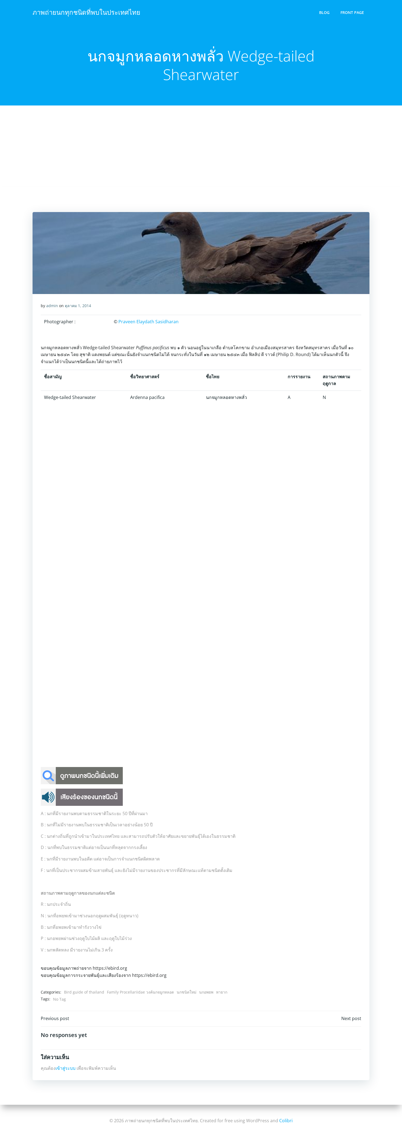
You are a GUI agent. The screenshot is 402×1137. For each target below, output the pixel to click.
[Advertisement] (201, 146)
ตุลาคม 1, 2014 (78, 305)
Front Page (352, 12)
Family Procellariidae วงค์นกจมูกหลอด (140, 992)
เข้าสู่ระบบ (65, 1068)
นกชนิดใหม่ (186, 992)
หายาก (221, 992)
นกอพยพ (206, 992)
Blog (324, 12)
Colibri (286, 1121)
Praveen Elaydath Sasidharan (148, 322)
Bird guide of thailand (84, 992)
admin (52, 305)
